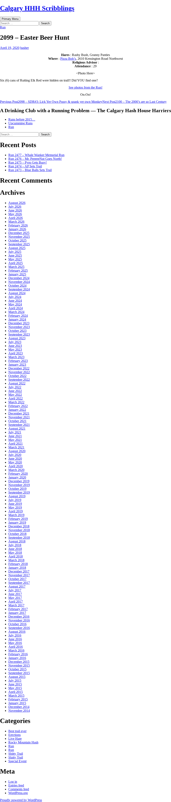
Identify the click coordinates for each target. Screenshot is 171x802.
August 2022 (16, 383)
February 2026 (18, 225)
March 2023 (16, 357)
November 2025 (19, 236)
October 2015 (17, 669)
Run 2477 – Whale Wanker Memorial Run (36, 155)
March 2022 (16, 402)
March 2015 (16, 695)
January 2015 (17, 703)
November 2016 (19, 620)
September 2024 (19, 289)
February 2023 (18, 361)
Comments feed (18, 789)
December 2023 (18, 323)
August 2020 (16, 451)
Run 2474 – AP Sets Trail (25, 166)
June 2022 (15, 391)
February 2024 (18, 315)
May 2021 (15, 440)
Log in (12, 781)
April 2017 (15, 601)
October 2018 (17, 534)
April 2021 (15, 443)
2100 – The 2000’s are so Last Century (134, 101)
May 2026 (15, 214)
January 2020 (17, 477)
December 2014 (18, 707)
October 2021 (17, 421)
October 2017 (17, 579)
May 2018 (15, 552)
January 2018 (17, 567)
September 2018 (19, 537)
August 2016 (16, 631)
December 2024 (18, 278)
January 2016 (17, 658)
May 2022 (15, 394)
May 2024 (15, 304)
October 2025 (17, 240)
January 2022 (17, 409)
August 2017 (16, 586)
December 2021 (18, 413)
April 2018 (15, 556)
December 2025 (18, 233)
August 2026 (16, 203)
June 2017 (15, 594)
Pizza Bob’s (68, 58)
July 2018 (14, 545)
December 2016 (18, 616)
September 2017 (19, 582)
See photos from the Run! (85, 87)
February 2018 (18, 564)
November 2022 (19, 372)
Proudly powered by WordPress (21, 800)
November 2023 (19, 327)
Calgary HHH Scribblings (37, 8)
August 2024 (16, 293)
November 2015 (19, 665)
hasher (24, 48)
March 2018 (16, 560)
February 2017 (18, 609)
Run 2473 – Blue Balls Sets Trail (30, 170)
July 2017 (14, 590)
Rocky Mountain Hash (23, 742)
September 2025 (19, 244)
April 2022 (15, 398)
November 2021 (19, 417)
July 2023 (14, 342)
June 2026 (15, 210)
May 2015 (15, 688)
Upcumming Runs (20, 123)
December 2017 (18, 571)
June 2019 (15, 503)
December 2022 (18, 368)
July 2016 (14, 635)
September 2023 (19, 334)
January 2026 (17, 229)
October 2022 (17, 376)
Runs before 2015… (21, 119)
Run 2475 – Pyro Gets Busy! (27, 162)
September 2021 (19, 424)
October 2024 (17, 285)
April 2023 (15, 353)
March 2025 (16, 267)
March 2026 (16, 221)
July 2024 (14, 297)
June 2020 (15, 458)
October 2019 (17, 488)
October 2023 (17, 330)
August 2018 (16, 541)
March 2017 (16, 605)
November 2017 (19, 575)
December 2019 (18, 481)
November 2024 (19, 282)
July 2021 (14, 432)
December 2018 (18, 526)
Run (3, 27)
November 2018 (19, 530)
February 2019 (18, 519)
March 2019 (16, 515)
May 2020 (15, 462)
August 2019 (16, 496)
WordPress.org (18, 793)
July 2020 (14, 455)
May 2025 (15, 259)
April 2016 (15, 646)
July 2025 (14, 251)
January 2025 (17, 274)
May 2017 (15, 598)
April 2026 (15, 218)
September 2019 (19, 492)
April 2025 (15, 263)
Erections (14, 735)
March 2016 (16, 650)
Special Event (17, 761)
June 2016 (15, 639)
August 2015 (16, 677)
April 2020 (15, 466)
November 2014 (19, 710)
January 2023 (17, 364)
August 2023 (16, 338)
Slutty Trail (15, 757)
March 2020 (16, 470)
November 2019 (19, 485)
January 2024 (17, 319)
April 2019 (15, 511)
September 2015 (19, 673)
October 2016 (17, 624)
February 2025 (18, 270)
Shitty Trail (15, 753)
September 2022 (19, 379)
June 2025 (15, 255)
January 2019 (17, 522)
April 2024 (15, 308)
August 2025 (16, 248)
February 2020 (18, 473)
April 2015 (15, 692)
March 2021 (16, 447)
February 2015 (18, 699)
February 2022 (18, 406)
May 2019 (15, 507)
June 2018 (15, 549)
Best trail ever (17, 731)
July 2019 (14, 500)
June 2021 (15, 436)
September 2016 (19, 628)
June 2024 (15, 300)
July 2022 (14, 387)
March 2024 (16, 312)
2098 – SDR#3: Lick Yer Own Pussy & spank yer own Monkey (51, 101)
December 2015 (18, 661)
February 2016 (18, 654)
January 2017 (17, 613)
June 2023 (15, 346)
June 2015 (15, 684)
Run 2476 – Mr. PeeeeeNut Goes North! (35, 158)
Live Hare (15, 738)
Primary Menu (10, 18)
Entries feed (16, 785)
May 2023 (15, 349)
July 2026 (14, 206)
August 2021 (16, 428)
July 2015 (14, 680)
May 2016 (15, 643)
